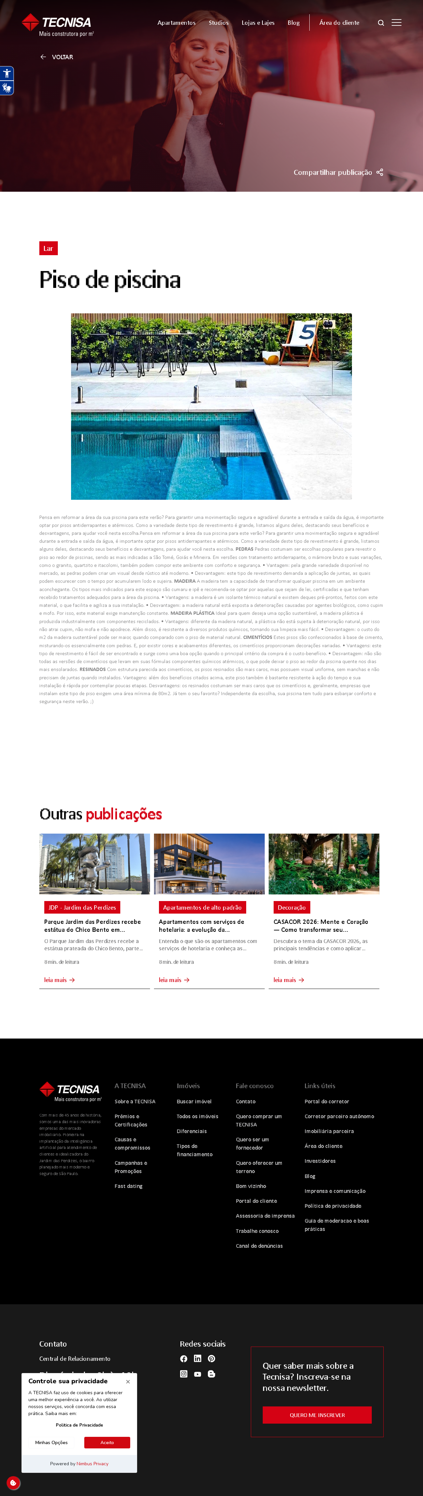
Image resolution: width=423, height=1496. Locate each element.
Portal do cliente (256, 1201)
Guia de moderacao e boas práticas (337, 1224)
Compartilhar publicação (333, 172)
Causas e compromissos (132, 1143)
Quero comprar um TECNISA (259, 1120)
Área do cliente (323, 1146)
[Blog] (211, 1373)
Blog (310, 1176)
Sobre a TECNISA (135, 1101)
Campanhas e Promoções (131, 1167)
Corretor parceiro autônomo (339, 1116)
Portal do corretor (327, 1101)
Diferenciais (192, 1131)
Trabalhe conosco (257, 1231)
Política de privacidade (333, 1205)
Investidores (320, 1161)
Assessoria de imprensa (265, 1215)
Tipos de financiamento (194, 1150)
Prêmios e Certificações (131, 1120)
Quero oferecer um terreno (259, 1167)
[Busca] (381, 22)
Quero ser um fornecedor (252, 1143)
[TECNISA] (65, 22)
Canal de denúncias (259, 1245)
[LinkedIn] (197, 1358)
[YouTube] (197, 1374)
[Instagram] (183, 1373)
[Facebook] (183, 1358)
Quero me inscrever (317, 1415)
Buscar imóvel (194, 1101)
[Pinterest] (211, 1358)
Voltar (62, 56)
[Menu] (397, 22)
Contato (245, 1101)
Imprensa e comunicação (335, 1191)
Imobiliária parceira (329, 1131)
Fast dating (129, 1186)
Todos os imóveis (197, 1116)
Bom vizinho (251, 1186)
